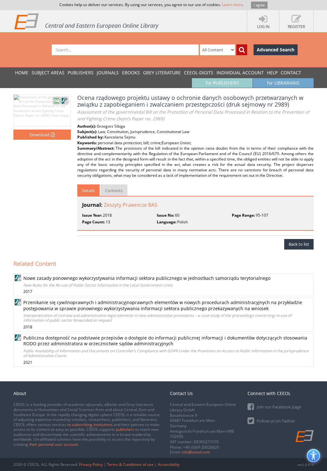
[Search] (241, 49)
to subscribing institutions (90, 424)
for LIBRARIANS (283, 83)
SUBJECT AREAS (48, 73)
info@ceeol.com (196, 452)
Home (21, 73)
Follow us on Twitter (275, 421)
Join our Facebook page (278, 407)
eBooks (131, 73)
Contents (114, 190)
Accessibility (168, 464)
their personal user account (53, 444)
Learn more (232, 4)
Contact (291, 73)
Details (88, 190)
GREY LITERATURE (162, 73)
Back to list (299, 244)
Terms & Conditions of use (130, 464)
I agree (259, 5)
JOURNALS (108, 73)
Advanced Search (275, 50)
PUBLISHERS (81, 73)
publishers (125, 429)
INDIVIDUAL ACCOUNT (240, 73)
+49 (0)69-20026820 (201, 447)
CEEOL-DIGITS (198, 73)
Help (272, 73)
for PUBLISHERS (222, 83)
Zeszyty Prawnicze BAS (130, 204)
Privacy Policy (91, 464)
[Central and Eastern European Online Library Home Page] (86, 21)
